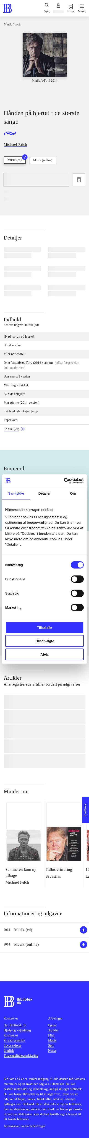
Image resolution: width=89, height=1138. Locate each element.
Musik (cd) (15, 160)
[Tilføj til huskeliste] (79, 179)
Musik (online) (42, 160)
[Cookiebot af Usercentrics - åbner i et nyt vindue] (64, 481)
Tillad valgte (44, 641)
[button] (44, 930)
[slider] (44, 67)
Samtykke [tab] (16, 493)
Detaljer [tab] (44, 493)
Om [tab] (73, 493)
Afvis (44, 654)
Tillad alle (44, 627)
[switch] (77, 579)
